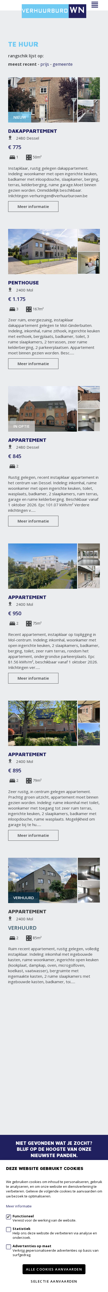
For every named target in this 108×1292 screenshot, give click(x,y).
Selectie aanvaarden (54, 1281)
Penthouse (23, 282)
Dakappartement (32, 131)
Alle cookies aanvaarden (54, 1269)
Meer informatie (33, 206)
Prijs (44, 64)
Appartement (27, 440)
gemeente (63, 64)
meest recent (22, 64)
